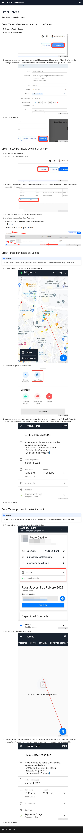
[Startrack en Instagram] (6, 829)
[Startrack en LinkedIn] (10, 829)
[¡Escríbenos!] (13, 829)
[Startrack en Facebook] (2, 829)
